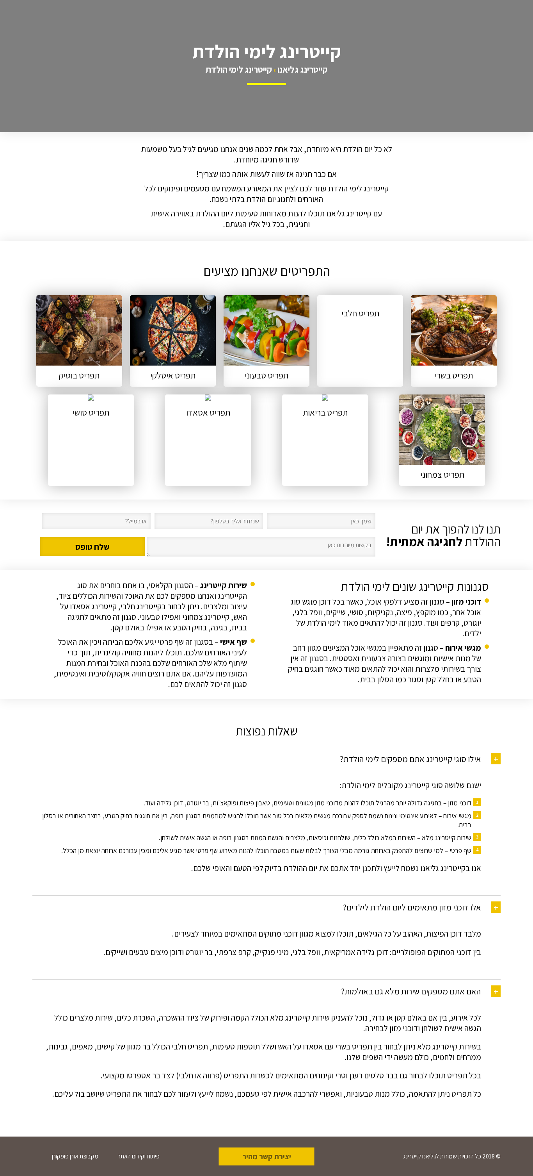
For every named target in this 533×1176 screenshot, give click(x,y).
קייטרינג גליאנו (302, 69)
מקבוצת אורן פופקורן (75, 1156)
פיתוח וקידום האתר (139, 1156)
